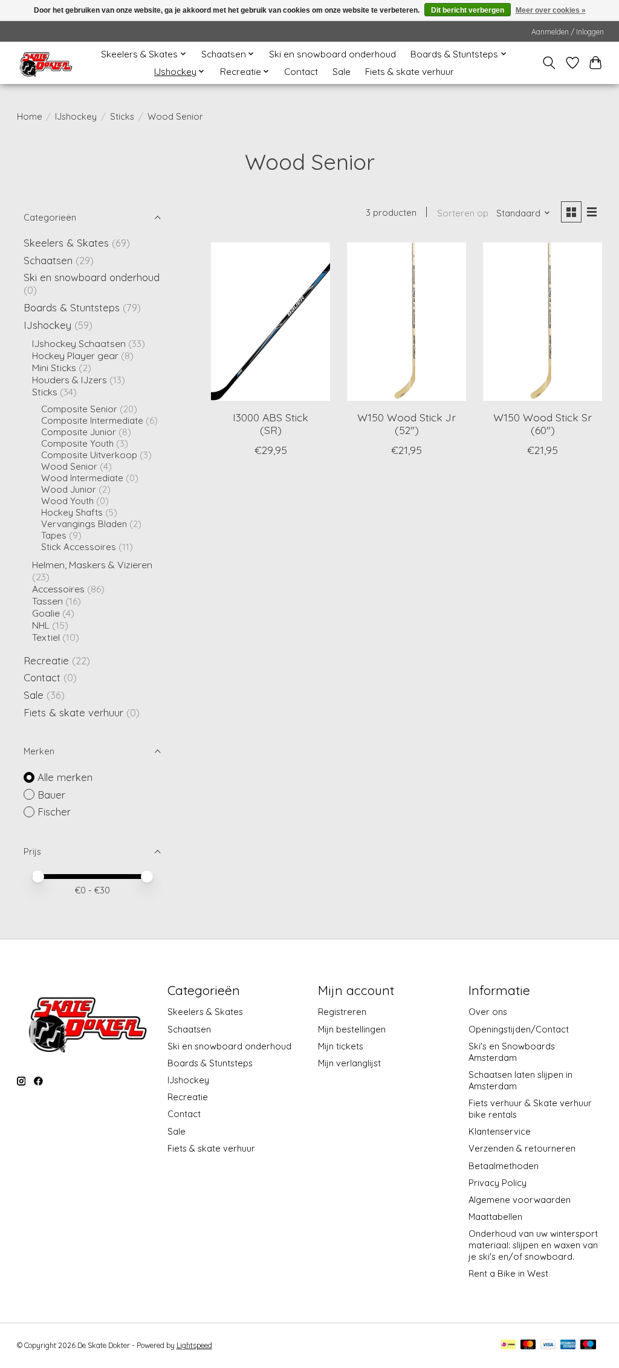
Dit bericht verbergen (467, 10)
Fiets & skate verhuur (409, 71)
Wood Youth (67, 501)
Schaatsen (48, 260)
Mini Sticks (54, 367)
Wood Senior (69, 466)
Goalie (46, 613)
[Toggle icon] (548, 63)
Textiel (46, 637)
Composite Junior (78, 432)
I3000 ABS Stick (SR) (270, 423)
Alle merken (64, 777)
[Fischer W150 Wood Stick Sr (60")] (542, 321)
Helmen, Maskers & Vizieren (92, 565)
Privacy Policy (497, 1182)
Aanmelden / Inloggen (567, 31)
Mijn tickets (340, 1046)
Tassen (47, 601)
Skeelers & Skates (66, 242)
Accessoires (58, 589)
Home (29, 116)
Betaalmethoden (503, 1166)
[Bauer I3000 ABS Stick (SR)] (270, 321)
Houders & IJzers (69, 380)
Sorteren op (462, 213)
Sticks (122, 116)
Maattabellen (495, 1216)
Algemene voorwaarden (519, 1199)
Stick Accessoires (78, 547)
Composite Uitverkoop (89, 455)
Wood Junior (68, 489)
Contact (301, 71)
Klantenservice (499, 1131)
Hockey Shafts (72, 512)
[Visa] (548, 1345)
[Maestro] (588, 1345)
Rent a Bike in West (508, 1273)
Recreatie (46, 660)
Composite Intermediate (92, 420)
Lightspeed (194, 1345)
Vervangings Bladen (84, 524)
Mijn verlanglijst (349, 1063)
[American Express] (568, 1345)
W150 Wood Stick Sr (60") (542, 423)
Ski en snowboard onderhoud (332, 54)
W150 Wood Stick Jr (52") (406, 423)
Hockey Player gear (75, 355)
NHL (42, 625)
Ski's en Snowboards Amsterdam (511, 1051)
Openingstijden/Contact (518, 1029)
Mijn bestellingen (352, 1029)
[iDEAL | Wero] (508, 1345)
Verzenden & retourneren (521, 1148)
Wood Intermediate (82, 478)
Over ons (487, 1011)
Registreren (342, 1011)
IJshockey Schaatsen (79, 343)
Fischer (54, 811)
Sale (341, 71)
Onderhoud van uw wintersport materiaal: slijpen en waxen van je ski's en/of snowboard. (533, 1245)
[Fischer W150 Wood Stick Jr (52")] (406, 321)
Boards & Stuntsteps (72, 307)
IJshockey (76, 116)
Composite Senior (79, 409)
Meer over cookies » (551, 10)
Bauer (51, 794)
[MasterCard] (528, 1345)
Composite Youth (77, 443)
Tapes (53, 535)
